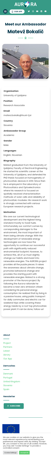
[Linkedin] (41, 11)
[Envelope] (45, 11)
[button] (5, 11)
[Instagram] (33, 11)
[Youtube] (37, 11)
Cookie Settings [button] (10, 452)
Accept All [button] (24, 452)
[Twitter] (29, 11)
